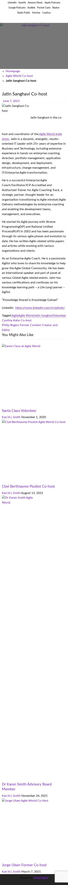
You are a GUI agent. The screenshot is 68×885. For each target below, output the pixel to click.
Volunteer (58, 88)
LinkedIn (12, 3)
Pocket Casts (43, 8)
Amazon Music (35, 3)
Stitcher (36, 13)
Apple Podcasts (52, 3)
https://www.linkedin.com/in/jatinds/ (40, 307)
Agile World (26, 315)
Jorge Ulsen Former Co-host (24, 865)
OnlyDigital (40, 877)
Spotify (22, 3)
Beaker (56, 8)
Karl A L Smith (11, 417)
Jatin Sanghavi (43, 315)
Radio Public (23, 13)
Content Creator (41, 88)
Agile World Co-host (19, 75)
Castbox (46, 13)
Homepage (13, 71)
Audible (31, 8)
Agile (15, 315)
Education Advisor (14, 779)
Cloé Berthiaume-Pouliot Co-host (28, 486)
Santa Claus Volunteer (19, 411)
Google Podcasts (17, 8)
